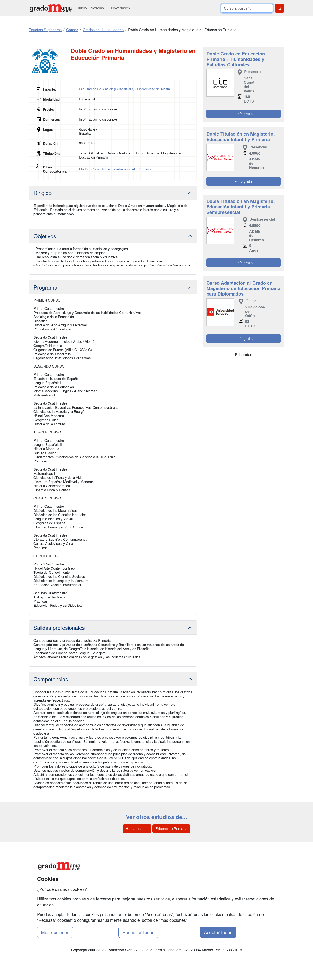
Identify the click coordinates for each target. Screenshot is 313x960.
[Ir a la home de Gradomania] (51, 8)
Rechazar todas (138, 932)
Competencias (50, 679)
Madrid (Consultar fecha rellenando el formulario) (115, 169)
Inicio (82, 8)
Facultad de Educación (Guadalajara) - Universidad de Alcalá (124, 88)
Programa (45, 287)
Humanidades (137, 828)
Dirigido (42, 193)
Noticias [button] (98, 8)
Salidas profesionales (59, 627)
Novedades (120, 8)
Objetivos (44, 236)
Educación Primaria (171, 828)
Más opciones (55, 932)
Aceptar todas (218, 932)
